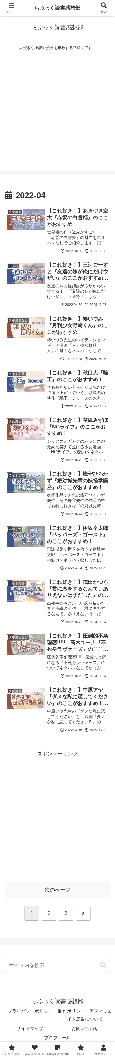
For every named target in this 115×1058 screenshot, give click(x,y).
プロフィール (57, 1037)
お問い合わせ (85, 1028)
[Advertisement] (57, 114)
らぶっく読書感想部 (57, 7)
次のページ (57, 890)
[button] (103, 965)
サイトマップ (30, 1028)
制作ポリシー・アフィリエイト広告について (85, 1014)
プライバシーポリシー (30, 1010)
